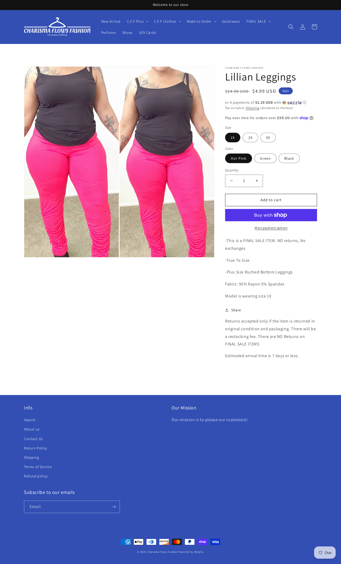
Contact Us (33, 438)
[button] (137, 21)
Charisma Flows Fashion (163, 552)
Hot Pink (238, 158)
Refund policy (36, 476)
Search (30, 419)
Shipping (252, 108)
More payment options (271, 228)
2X (250, 137)
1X (233, 137)
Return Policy (35, 448)
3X (268, 137)
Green (265, 158)
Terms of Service (38, 466)
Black (289, 158)
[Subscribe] (114, 507)
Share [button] (236, 310)
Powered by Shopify (191, 552)
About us (32, 429)
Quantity (231, 170)
